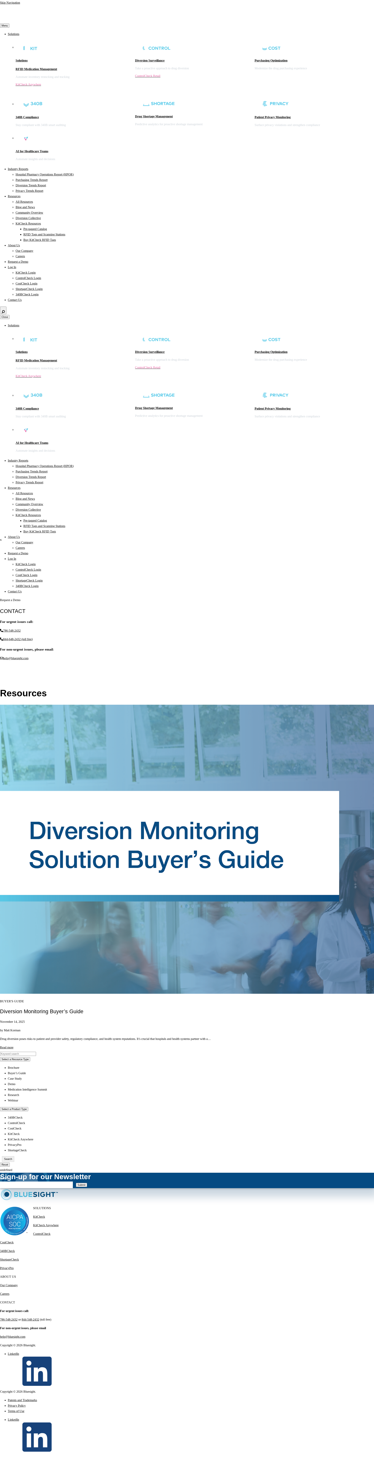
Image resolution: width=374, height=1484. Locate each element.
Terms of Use (16, 1411)
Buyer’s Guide (17, 1073)
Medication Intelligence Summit (27, 1089)
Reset (5, 1164)
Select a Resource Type (15, 1059)
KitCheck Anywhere (20, 1139)
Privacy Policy (17, 1405)
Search (8, 1159)
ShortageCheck (17, 1150)
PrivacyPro (14, 1144)
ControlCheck (16, 1123)
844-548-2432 (30, 1319)
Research (13, 1095)
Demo (11, 1084)
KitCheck (14, 1134)
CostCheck (14, 1128)
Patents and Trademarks (22, 1400)
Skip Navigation (10, 2)
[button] (2, 1050)
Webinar (13, 1100)
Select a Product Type (14, 1109)
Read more (6, 1047)
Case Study (15, 1078)
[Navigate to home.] (36, 20)
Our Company (9, 1285)
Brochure (13, 1067)
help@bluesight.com (12, 1336)
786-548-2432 (9, 1319)
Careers (4, 1293)
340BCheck (15, 1117)
